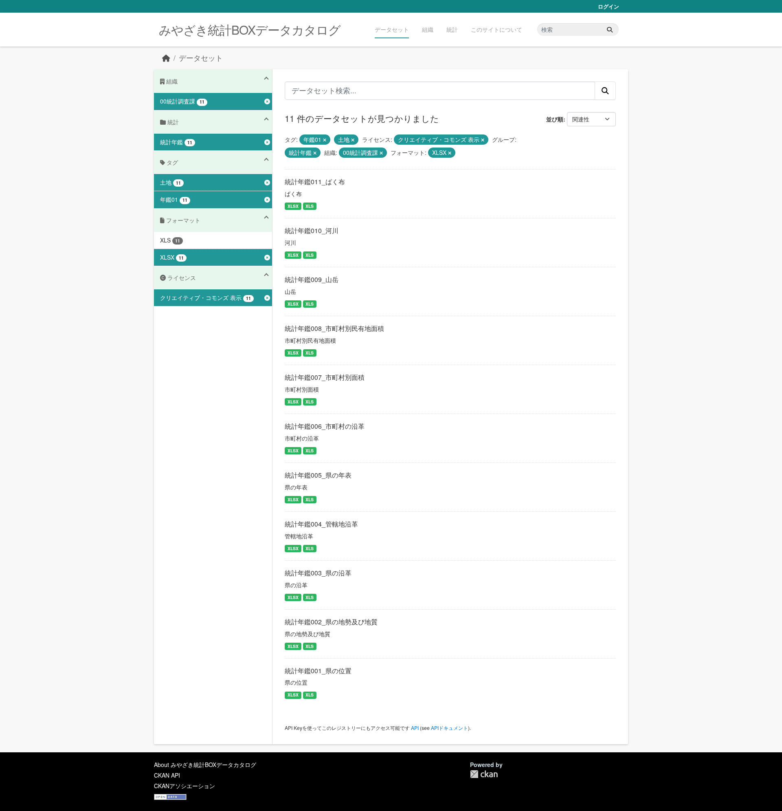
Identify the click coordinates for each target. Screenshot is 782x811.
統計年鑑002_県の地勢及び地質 (331, 621)
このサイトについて (496, 29)
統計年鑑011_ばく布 (315, 181)
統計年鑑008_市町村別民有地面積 (334, 328)
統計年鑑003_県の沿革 (318, 572)
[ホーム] (166, 58)
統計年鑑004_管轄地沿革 (321, 524)
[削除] (324, 140)
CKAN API (167, 775)
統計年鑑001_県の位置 (318, 670)
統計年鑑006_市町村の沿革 (325, 426)
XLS (309, 206)
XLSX (293, 206)
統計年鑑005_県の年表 (318, 475)
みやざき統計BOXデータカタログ (249, 29)
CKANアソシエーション (184, 786)
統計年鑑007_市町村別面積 (325, 377)
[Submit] (610, 29)
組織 (427, 29)
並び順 (554, 119)
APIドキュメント (449, 727)
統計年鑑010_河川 (311, 230)
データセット (392, 29)
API (415, 727)
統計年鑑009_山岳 (311, 279)
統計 (452, 29)
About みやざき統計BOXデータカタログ (205, 764)
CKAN (484, 774)
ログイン (608, 6)
